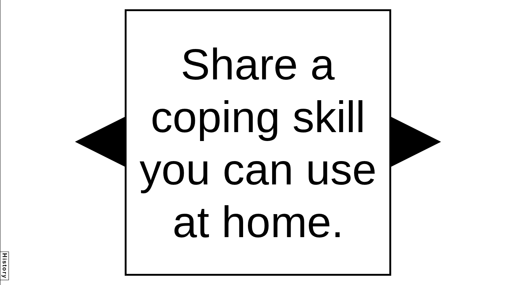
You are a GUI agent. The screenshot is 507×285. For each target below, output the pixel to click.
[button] (100, 142)
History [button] (4, 266)
